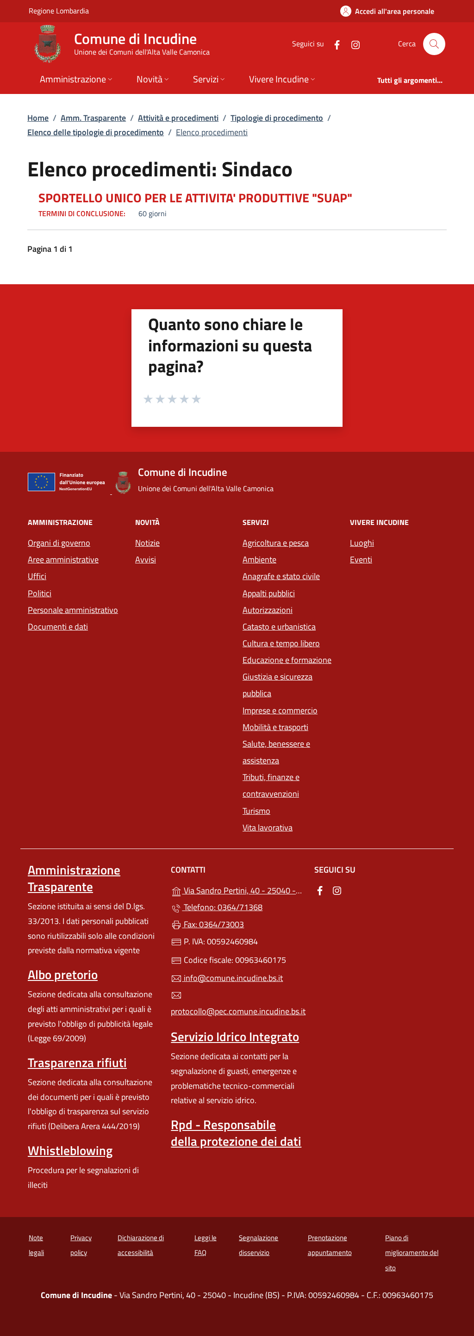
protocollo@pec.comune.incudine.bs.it (237, 1011)
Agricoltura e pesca (276, 543)
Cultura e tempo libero (281, 643)
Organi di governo (59, 543)
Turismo (256, 811)
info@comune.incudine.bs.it (232, 978)
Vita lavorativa (268, 827)
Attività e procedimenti (178, 118)
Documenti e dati (58, 626)
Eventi (361, 559)
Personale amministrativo (73, 610)
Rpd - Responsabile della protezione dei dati (236, 1133)
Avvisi (145, 559)
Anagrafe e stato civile (281, 576)
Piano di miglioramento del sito (411, 1252)
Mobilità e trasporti (275, 727)
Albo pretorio (63, 974)
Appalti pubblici (269, 593)
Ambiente (259, 559)
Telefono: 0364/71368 (222, 907)
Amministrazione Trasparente (74, 878)
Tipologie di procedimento (277, 118)
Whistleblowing (70, 1150)
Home (38, 118)
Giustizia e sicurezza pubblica (277, 684)
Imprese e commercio (280, 710)
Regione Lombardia (59, 10)
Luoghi (362, 543)
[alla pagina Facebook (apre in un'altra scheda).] (333, 44)
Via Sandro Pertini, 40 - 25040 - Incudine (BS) (242, 889)
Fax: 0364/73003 (213, 924)
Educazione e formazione (287, 660)
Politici (39, 593)
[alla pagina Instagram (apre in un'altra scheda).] (352, 44)
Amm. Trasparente (93, 118)
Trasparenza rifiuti (77, 1062)
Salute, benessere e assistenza (276, 752)
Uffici (37, 576)
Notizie (147, 543)
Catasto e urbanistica (279, 626)
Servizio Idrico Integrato (235, 1036)
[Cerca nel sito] (434, 44)
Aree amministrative (63, 559)
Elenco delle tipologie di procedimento (95, 132)
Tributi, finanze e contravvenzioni (271, 785)
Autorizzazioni (268, 610)
